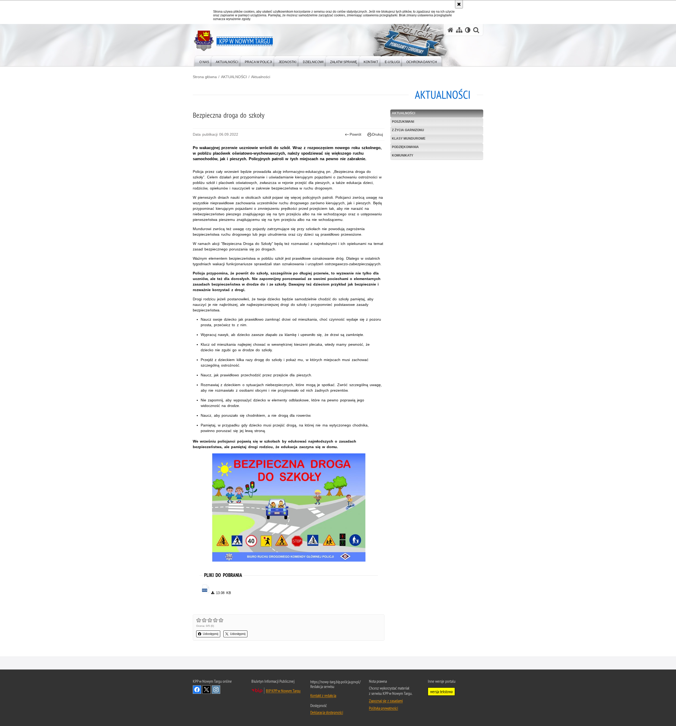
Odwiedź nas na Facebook (197, 689)
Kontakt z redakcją (323, 695)
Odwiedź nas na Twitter (206, 689)
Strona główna (205, 77)
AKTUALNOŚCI (234, 77)
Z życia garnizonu (408, 130)
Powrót (355, 134)
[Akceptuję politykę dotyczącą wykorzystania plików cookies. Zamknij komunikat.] (459, 4)
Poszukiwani (403, 122)
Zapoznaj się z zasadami (386, 700)
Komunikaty (402, 155)
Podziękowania (405, 147)
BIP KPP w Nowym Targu (283, 690)
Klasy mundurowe (408, 138)
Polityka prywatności (383, 708)
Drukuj (377, 134)
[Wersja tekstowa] (468, 30)
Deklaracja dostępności (326, 712)
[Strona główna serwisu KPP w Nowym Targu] (450, 30)
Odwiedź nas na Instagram (216, 689)
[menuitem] (204, 61)
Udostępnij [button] (210, 634)
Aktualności (260, 77)
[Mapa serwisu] (459, 30)
